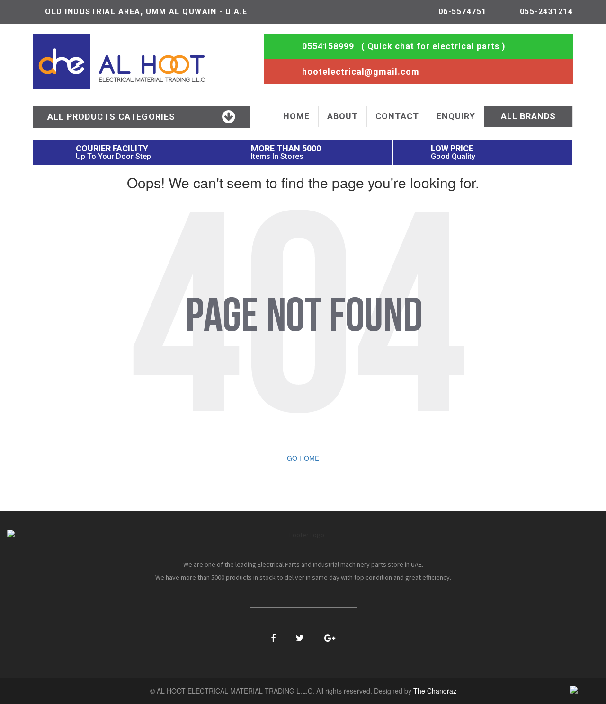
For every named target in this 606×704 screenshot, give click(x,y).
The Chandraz (434, 690)
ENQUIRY (456, 116)
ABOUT (342, 116)
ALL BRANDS (528, 116)
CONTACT (397, 116)
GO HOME (303, 458)
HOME (296, 116)
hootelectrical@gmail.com (360, 72)
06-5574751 (462, 11)
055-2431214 (546, 11)
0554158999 (328, 46)
